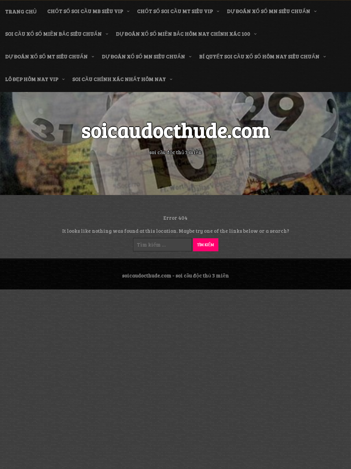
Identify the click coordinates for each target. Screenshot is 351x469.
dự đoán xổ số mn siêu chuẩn (268, 11)
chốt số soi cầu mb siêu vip (85, 11)
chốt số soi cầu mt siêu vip (175, 11)
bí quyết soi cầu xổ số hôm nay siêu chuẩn (259, 56)
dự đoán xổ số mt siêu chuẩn (46, 56)
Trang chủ (21, 11)
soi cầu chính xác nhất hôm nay (119, 79)
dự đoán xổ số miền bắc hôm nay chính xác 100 (183, 33)
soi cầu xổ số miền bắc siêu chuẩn (53, 33)
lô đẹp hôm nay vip (31, 79)
